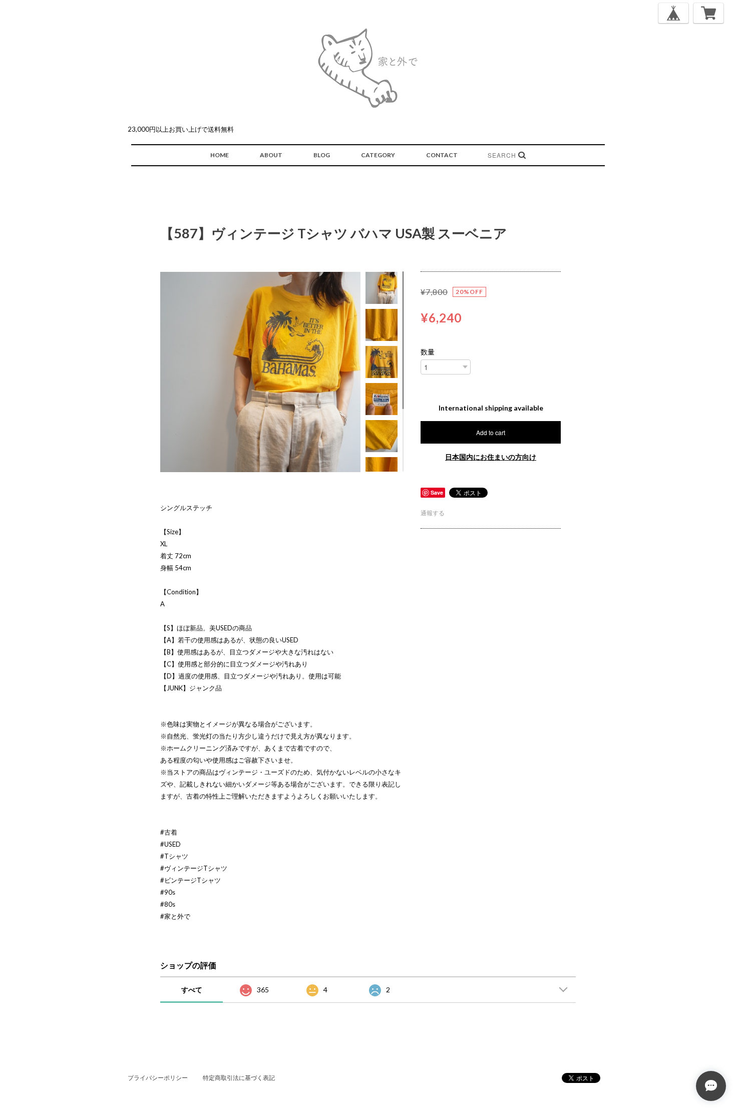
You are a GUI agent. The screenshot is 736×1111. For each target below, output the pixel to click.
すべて (191, 989)
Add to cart (490, 432)
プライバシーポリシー (158, 1077)
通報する (433, 513)
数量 (428, 351)
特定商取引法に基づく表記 (239, 1077)
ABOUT (271, 155)
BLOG (321, 155)
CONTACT (442, 155)
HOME (219, 155)
